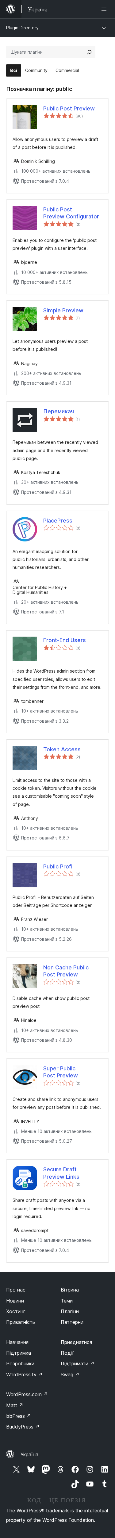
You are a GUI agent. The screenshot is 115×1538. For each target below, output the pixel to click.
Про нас (15, 1290)
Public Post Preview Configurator (71, 213)
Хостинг (15, 1311)
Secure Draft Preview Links (61, 1173)
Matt (14, 1405)
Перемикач (58, 411)
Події (67, 1353)
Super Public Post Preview (60, 1072)
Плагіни (70, 1311)
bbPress (18, 1416)
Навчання (17, 1342)
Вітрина (70, 1290)
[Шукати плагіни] (89, 52)
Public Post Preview (69, 108)
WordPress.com (27, 1394)
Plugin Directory (22, 27)
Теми (67, 1301)
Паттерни (72, 1322)
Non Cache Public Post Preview (66, 971)
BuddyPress (23, 1427)
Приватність (20, 1322)
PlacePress (57, 520)
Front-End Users (64, 640)
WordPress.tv (24, 1374)
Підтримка (18, 1353)
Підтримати (77, 1363)
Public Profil (58, 866)
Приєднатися (76, 1342)
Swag (70, 1374)
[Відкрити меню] (105, 9)
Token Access (62, 749)
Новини (15, 1301)
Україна (29, 1454)
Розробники (20, 1363)
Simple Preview (63, 310)
